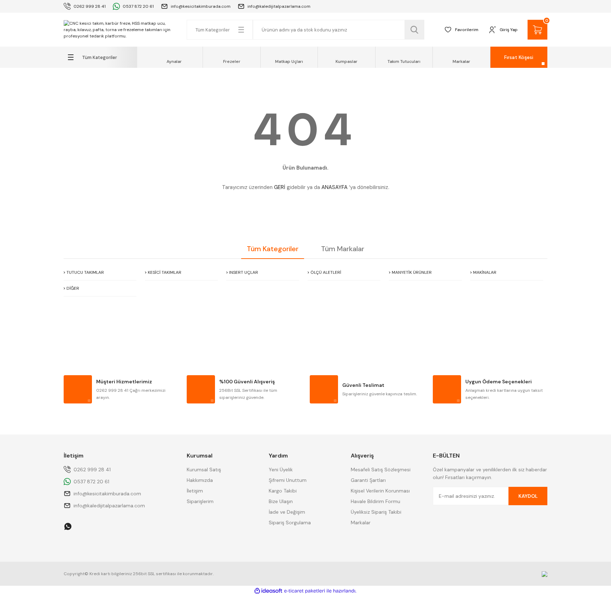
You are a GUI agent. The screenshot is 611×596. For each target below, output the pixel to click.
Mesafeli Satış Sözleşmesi (381, 469)
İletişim (195, 491)
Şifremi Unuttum (288, 480)
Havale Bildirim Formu (375, 501)
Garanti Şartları (368, 480)
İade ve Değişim (287, 512)
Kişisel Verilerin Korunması (380, 491)
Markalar (361, 522)
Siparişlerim (200, 501)
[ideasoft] (268, 591)
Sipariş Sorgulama (290, 522)
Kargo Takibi (283, 491)
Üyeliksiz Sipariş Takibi (376, 512)
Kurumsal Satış (204, 469)
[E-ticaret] (304, 591)
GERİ (279, 187)
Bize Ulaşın (281, 501)
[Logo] (121, 29)
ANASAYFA (334, 187)
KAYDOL (528, 496)
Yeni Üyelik (281, 469)
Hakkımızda (200, 480)
